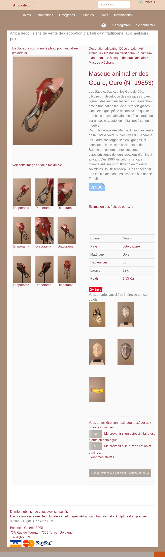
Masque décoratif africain (128, 58)
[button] (3, 554)
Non (96, 433)
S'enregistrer (121, 25)
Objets (26, 15)
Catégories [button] (67, 15)
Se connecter (145, 25)
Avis (105, 15)
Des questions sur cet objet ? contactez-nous (120, 472)
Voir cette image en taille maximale (37, 165)
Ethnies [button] (88, 15)
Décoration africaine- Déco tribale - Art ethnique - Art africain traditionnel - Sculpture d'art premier (120, 53)
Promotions (45, 15)
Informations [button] (123, 15)
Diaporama (21, 208)
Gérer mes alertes (101, 457)
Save (98, 289)
